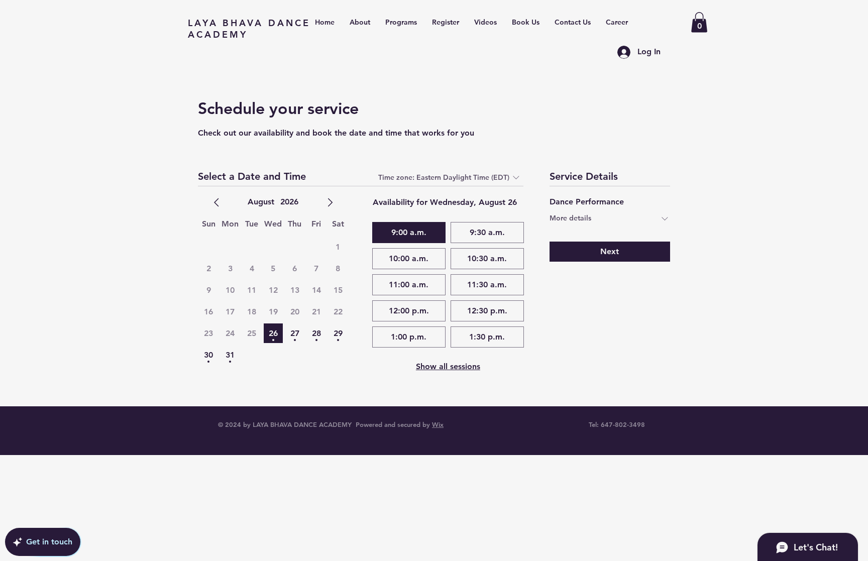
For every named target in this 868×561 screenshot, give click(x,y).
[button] (699, 22)
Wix (438, 424)
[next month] (330, 202)
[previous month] (216, 202)
